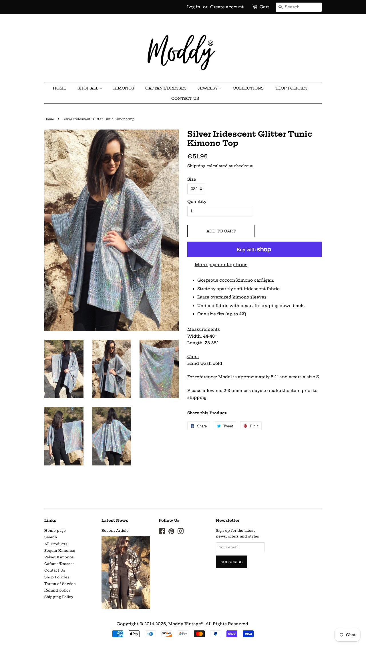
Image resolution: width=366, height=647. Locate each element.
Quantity (196, 201)
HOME (59, 88)
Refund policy (57, 590)
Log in (193, 6)
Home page (55, 530)
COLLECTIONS (248, 88)
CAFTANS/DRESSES (165, 88)
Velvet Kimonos (59, 557)
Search (50, 537)
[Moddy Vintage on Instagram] (180, 532)
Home (49, 119)
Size (191, 179)
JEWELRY (208, 88)
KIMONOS (123, 88)
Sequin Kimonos (59, 550)
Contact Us (185, 98)
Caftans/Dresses (59, 564)
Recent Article (115, 530)
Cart (264, 6)
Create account (227, 6)
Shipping (196, 166)
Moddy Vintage (184, 623)
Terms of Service (60, 584)
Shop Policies (291, 88)
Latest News (115, 520)
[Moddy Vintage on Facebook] (162, 532)
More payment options (221, 264)
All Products (55, 544)
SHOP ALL (88, 88)
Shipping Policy (58, 597)
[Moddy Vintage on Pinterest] (171, 532)
